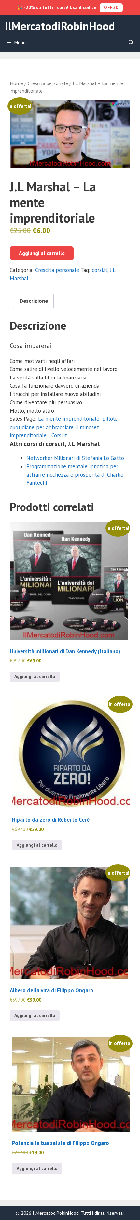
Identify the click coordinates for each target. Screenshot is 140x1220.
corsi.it (99, 270)
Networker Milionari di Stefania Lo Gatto (75, 458)
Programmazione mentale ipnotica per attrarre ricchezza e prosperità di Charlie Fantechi (74, 474)
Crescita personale (48, 83)
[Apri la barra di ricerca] (131, 42)
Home (16, 83)
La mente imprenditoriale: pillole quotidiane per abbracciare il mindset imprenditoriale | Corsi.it (64, 427)
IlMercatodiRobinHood (60, 26)
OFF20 (111, 7)
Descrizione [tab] (34, 300)
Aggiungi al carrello (42, 253)
